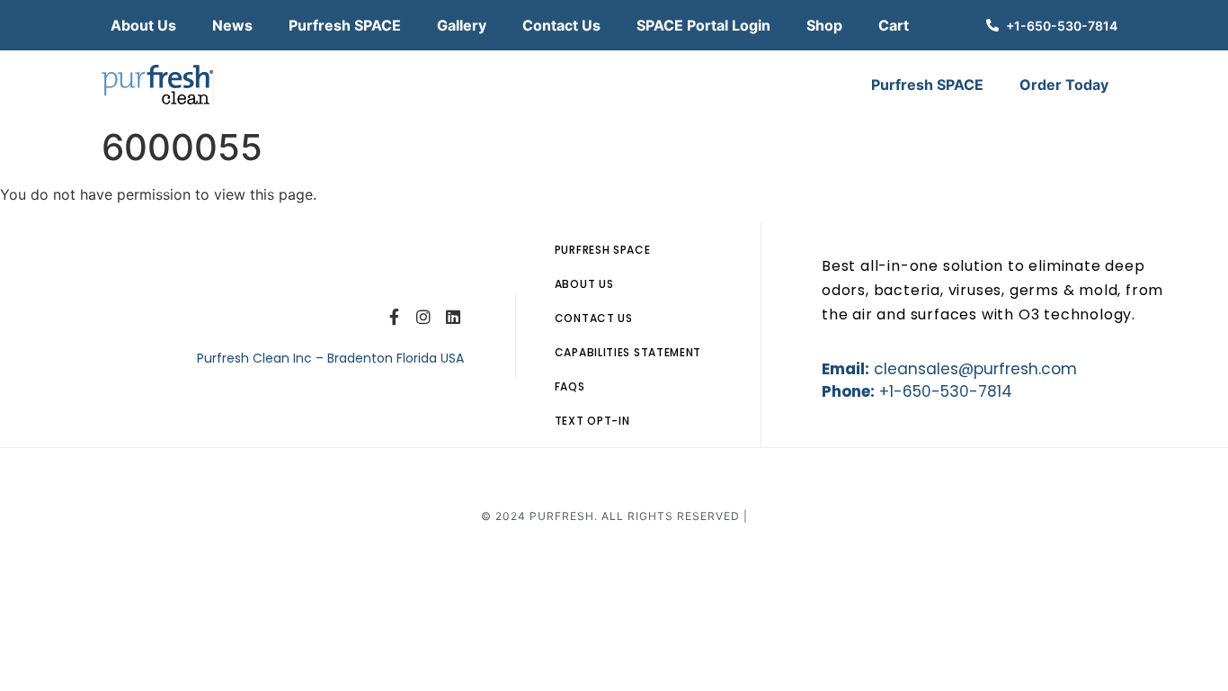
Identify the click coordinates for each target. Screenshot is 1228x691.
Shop (824, 25)
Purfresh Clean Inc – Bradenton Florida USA (332, 358)
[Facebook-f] (394, 316)
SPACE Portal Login (703, 25)
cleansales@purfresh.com (975, 369)
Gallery (461, 25)
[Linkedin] (452, 316)
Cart (893, 25)
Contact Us (561, 25)
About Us (143, 25)
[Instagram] (423, 316)
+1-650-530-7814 (945, 391)
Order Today (1063, 85)
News (232, 25)
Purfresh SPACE (345, 25)
